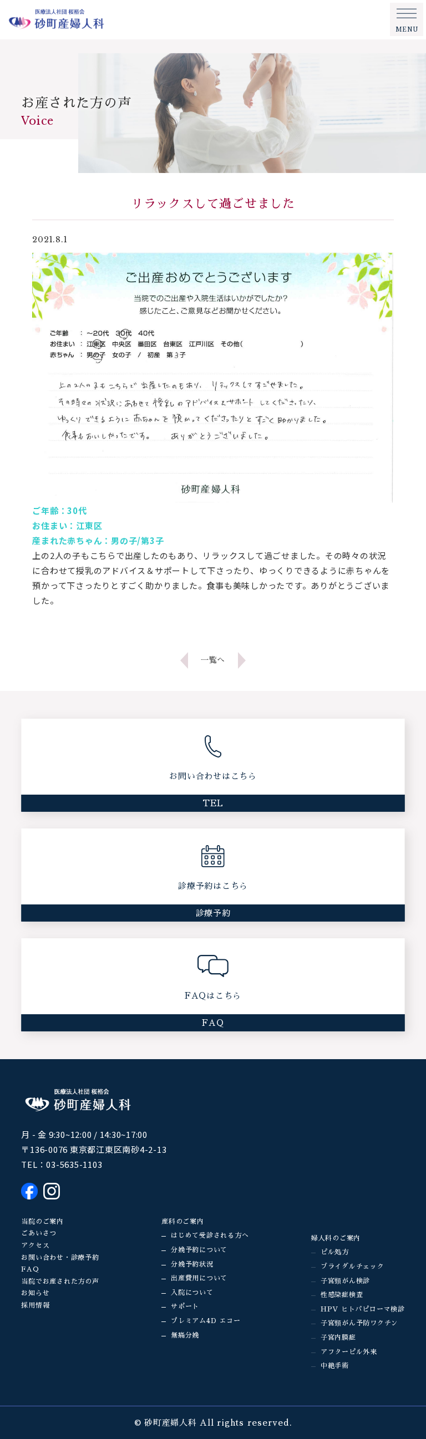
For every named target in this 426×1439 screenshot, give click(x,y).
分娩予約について (199, 1250)
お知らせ (35, 1293)
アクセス (35, 1245)
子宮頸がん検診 (345, 1281)
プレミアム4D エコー (205, 1321)
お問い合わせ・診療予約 (60, 1257)
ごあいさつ (39, 1233)
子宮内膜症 (338, 1337)
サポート (185, 1306)
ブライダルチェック (352, 1266)
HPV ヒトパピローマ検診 (363, 1309)
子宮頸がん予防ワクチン (359, 1323)
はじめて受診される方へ (209, 1235)
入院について (192, 1292)
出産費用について (199, 1278)
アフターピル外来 (349, 1352)
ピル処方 (335, 1252)
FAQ (30, 1269)
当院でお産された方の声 (60, 1281)
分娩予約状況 (192, 1264)
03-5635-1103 (74, 1164)
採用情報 (35, 1305)
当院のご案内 (42, 1221)
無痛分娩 (185, 1335)
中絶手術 (335, 1365)
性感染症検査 (342, 1294)
